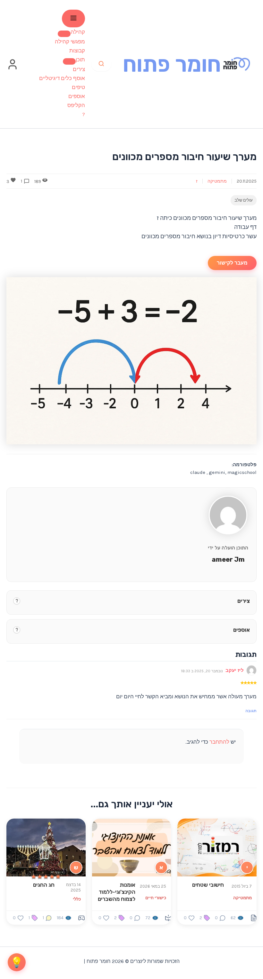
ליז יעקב (234, 670)
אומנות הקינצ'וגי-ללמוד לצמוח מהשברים (116, 892)
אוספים (76, 96)
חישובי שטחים (208, 885)
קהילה (78, 32)
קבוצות (77, 50)
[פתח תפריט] (73, 18)
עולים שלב (243, 200)
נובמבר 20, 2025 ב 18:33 (202, 671)
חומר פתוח (172, 64)
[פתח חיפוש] (101, 64)
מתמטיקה (217, 181)
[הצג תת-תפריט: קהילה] (64, 34)
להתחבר (219, 742)
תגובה (251, 711)
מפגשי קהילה (70, 41)
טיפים (78, 87)
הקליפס (76, 105)
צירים (79, 69)
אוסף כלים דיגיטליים (62, 78)
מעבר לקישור (232, 263)
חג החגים (44, 885)
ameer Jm (228, 559)
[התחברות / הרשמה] (12, 68)
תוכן (80, 59)
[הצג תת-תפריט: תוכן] (69, 61)
